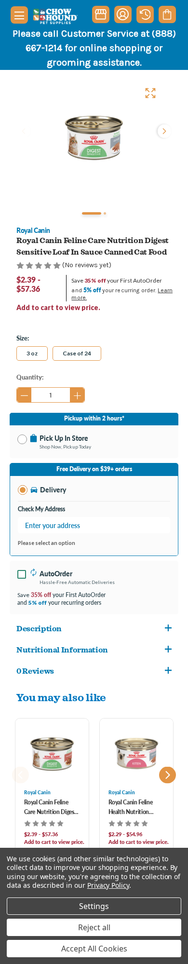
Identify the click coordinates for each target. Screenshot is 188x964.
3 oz (32, 353)
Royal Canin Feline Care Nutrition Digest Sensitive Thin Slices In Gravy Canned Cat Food (51, 807)
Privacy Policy (108, 885)
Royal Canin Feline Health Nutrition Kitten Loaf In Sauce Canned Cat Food (133, 807)
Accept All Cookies (94, 948)
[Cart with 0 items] (167, 14)
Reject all (94, 927)
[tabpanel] (94, 138)
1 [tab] (91, 213)
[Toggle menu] (19, 15)
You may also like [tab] (61, 697)
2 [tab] (105, 213)
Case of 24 (77, 353)
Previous (24, 131)
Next (163, 131)
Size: (22, 337)
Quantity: (29, 376)
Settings (94, 906)
